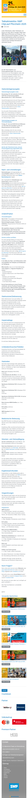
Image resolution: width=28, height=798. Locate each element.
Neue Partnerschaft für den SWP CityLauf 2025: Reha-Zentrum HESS (14, 661)
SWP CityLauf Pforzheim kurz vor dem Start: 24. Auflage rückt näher (14, 626)
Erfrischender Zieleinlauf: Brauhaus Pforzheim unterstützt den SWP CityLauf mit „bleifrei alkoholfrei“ (14, 644)
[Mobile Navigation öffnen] (25, 14)
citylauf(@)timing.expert (8, 757)
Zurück (4, 690)
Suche (8, 760)
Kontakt (4, 760)
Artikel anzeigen (5, 611)
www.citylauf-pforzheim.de (8, 569)
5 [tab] (15, 796)
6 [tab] (16, 796)
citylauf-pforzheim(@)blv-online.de (10, 749)
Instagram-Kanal (18, 576)
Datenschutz (20, 760)
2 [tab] (11, 796)
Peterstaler (15, 447)
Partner (5, 700)
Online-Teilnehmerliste (15, 133)
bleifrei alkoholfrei (10, 449)
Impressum (14, 760)
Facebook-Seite (10, 577)
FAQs (3, 571)
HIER (19, 474)
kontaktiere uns (16, 571)
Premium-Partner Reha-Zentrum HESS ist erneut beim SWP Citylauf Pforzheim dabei (14, 609)
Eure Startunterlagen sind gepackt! (10, 679)
